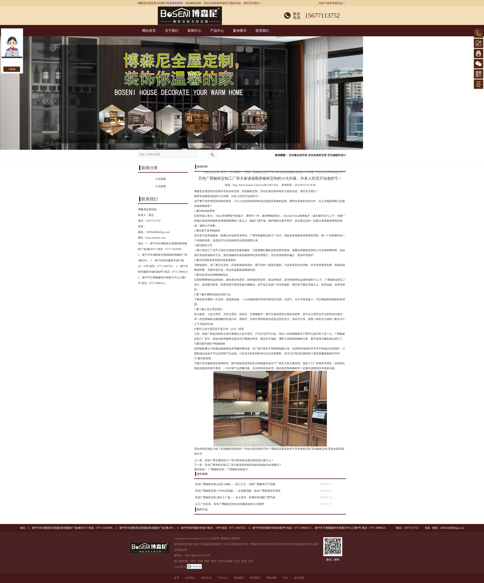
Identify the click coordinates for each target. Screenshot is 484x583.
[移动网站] (478, 74)
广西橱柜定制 (216, 469)
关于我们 (171, 31)
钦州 (214, 561)
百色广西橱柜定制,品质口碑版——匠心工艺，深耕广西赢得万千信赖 (235, 484)
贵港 (244, 561)
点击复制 (214, 538)
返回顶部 (299, 577)
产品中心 (217, 31)
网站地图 (271, 577)
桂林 (200, 561)
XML (285, 577)
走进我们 (190, 577)
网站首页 (149, 31)
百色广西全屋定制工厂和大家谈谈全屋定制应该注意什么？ (239, 460)
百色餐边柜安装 (298, 155)
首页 (223, 172)
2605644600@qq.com (158, 232)
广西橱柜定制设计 (237, 469)
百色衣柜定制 (175, 3)
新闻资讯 (206, 577)
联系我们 (262, 31)
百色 (237, 561)
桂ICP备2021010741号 (197, 555)
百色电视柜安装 (317, 155)
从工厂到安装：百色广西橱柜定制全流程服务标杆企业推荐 (229, 504)
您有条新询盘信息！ (332, 3)
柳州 (207, 561)
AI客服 (11, 69)
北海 (220, 561)
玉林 (250, 561)
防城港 (229, 561)
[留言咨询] (478, 43)
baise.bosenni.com (155, 237)
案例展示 (240, 31)
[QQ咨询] (478, 53)
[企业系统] (194, 566)
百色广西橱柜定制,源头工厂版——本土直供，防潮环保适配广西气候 (235, 497)
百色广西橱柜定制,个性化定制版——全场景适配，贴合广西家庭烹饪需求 (238, 490)
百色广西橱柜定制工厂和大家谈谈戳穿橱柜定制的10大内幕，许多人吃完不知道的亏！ (295, 172)
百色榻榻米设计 (336, 155)
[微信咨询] (478, 63)
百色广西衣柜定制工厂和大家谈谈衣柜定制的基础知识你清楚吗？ (243, 464)
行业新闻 (235, 172)
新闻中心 (194, 31)
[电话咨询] (478, 33)
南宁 (193, 561)
